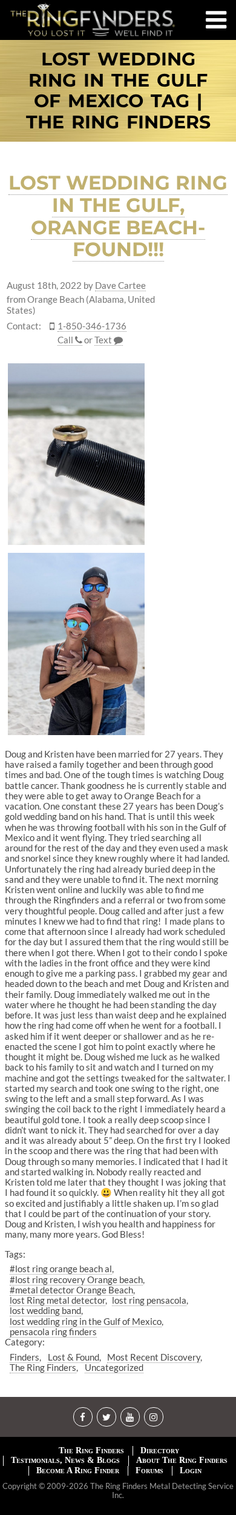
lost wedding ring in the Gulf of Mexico (86, 1321)
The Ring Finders (43, 1367)
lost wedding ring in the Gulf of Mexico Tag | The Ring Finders (118, 91)
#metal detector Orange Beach (71, 1289)
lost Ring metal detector (57, 1300)
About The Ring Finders (182, 1460)
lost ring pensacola (149, 1300)
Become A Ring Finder (77, 1470)
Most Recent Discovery (153, 1357)
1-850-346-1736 (91, 326)
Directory (159, 1450)
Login (191, 1470)
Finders (24, 1357)
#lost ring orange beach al (61, 1268)
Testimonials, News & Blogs (65, 1460)
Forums (149, 1470)
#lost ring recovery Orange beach (76, 1279)
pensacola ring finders (53, 1331)
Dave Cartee (120, 285)
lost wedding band (45, 1310)
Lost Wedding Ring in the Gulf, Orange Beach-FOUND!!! (118, 216)
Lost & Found (73, 1357)
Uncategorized (114, 1367)
